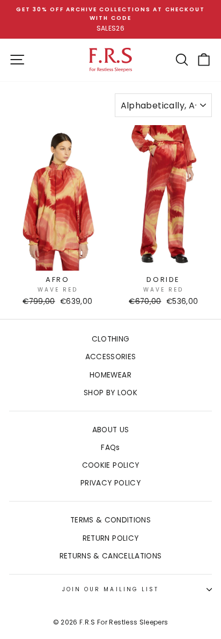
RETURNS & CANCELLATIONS (111, 556)
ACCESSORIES (110, 357)
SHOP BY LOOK (110, 393)
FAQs (110, 447)
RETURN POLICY (110, 538)
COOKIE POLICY (110, 465)
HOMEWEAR (110, 375)
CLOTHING (111, 339)
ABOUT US (110, 430)
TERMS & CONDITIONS (110, 520)
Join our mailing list (110, 589)
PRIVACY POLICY (110, 483)
